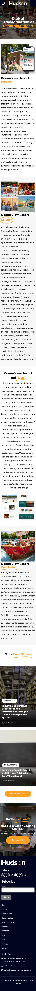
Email (3, 886)
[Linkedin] (16, 875)
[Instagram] (8, 875)
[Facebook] (3, 875)
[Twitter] (12, 875)
